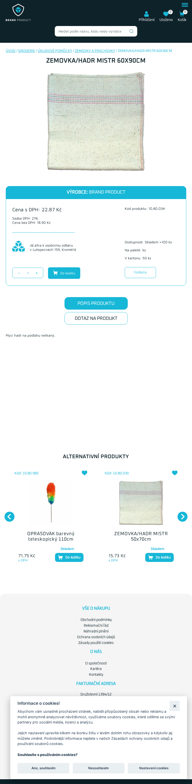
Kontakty (96, 674)
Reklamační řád (96, 625)
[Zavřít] (175, 706)
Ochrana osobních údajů (96, 637)
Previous (7, 514)
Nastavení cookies (153, 768)
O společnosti (96, 663)
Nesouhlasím (98, 768)
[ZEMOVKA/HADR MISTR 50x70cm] (141, 503)
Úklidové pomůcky (55, 51)
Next (180, 514)
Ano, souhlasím (44, 768)
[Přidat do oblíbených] (84, 473)
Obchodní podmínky (96, 620)
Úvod (11, 51)
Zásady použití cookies (96, 643)
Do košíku (67, 273)
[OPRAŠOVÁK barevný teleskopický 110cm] (51, 503)
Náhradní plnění (96, 631)
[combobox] (96, 31)
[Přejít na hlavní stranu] (18, 20)
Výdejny (140, 272)
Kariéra (96, 669)
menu (185, 4)
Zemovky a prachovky (95, 51)
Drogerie (26, 51)
